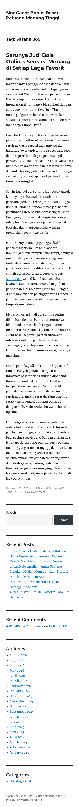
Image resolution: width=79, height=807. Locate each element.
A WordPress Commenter (25, 626)
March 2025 (18, 742)
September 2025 (22, 711)
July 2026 (17, 660)
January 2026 (19, 691)
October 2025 (19, 706)
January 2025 (19, 752)
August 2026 (19, 655)
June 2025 (17, 727)
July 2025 (16, 722)
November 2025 (21, 701)
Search (11, 512)
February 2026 (20, 686)
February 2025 (20, 747)
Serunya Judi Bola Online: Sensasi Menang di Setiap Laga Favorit (38, 61)
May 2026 (17, 670)
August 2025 (19, 716)
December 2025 (21, 696)
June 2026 (17, 665)
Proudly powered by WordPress (24, 800)
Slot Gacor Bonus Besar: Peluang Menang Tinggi (33, 15)
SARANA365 (13, 491)
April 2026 (17, 675)
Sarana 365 (58, 487)
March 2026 (18, 681)
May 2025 (17, 732)
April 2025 (17, 737)
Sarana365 (14, 278)
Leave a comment (34, 491)
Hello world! (58, 626)
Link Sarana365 (41, 487)
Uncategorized (20, 781)
